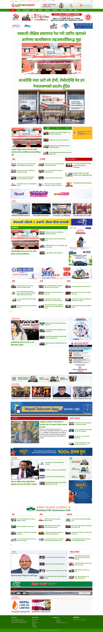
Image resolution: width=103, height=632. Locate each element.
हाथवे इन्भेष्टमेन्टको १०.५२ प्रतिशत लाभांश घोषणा (41, 612)
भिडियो (70, 10)
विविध (75, 10)
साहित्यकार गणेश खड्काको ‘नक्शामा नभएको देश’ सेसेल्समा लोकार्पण (82, 399)
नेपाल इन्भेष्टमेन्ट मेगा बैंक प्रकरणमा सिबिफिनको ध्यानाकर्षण (54, 463)
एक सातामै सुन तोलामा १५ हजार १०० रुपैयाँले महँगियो (82, 216)
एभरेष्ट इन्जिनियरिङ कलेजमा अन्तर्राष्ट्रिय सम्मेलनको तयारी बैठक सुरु (55, 330)
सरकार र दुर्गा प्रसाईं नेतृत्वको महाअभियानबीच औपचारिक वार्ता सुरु (53, 171)
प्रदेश (13, 159)
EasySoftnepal (60, 630)
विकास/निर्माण (74, 552)
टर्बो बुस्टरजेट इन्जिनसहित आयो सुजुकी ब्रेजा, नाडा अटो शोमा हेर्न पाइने (82, 443)
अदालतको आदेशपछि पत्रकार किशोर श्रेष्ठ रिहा (53, 178)
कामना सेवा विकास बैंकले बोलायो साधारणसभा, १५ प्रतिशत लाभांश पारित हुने (27, 540)
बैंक (13, 514)
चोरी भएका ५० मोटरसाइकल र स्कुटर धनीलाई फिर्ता (55, 470)
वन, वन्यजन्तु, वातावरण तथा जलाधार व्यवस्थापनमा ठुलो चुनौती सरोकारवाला (82, 166)
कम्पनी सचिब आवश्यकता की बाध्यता (82, 183)
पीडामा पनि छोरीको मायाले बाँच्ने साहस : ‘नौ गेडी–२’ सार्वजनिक (41, 399)
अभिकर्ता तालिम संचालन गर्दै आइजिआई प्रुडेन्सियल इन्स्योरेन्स (27, 184)
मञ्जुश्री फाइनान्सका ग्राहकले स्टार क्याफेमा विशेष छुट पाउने (55, 239)
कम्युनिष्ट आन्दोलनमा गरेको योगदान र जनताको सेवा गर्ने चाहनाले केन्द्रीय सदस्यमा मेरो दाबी (53, 425)
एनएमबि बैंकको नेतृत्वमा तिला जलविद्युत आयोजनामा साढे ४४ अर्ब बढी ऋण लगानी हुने (53, 300)
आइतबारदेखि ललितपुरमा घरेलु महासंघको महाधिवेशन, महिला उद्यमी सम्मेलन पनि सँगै (56, 483)
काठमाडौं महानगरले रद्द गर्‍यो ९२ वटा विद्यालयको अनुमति (22, 343)
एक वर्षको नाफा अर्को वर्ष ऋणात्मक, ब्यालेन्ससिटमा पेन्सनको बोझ (27, 533)
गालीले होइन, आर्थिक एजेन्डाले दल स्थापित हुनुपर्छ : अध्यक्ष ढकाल (83, 564)
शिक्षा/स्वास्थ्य (63, 10)
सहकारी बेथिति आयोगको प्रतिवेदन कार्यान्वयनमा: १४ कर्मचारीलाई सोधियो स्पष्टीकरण (81, 540)
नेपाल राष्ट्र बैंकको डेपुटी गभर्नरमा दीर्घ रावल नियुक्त (55, 557)
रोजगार (14, 552)
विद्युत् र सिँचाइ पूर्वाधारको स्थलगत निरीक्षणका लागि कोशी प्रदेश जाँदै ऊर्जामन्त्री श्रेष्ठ (53, 286)
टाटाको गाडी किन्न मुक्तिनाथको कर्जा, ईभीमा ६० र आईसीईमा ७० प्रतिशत (26, 520)
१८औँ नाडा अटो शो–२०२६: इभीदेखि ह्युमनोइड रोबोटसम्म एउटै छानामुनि (61, 216)
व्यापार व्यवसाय (75, 418)
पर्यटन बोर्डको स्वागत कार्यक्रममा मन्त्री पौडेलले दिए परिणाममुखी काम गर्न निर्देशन (81, 300)
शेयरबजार (47, 10)
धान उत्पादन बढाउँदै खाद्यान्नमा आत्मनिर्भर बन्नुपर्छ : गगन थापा (26, 300)
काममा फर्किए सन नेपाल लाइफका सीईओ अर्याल (55, 564)
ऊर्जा (41, 281)
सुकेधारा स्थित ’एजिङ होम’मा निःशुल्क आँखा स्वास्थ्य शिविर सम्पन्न (55, 324)
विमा (41, 514)
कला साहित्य (15, 384)
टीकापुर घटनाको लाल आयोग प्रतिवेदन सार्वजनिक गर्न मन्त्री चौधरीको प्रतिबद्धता (59, 146)
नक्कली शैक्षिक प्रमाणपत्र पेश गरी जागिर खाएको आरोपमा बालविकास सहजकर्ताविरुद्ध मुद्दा (51, 36)
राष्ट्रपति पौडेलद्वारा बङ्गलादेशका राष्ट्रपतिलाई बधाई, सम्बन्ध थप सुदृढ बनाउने (60, 153)
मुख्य (48, 128)
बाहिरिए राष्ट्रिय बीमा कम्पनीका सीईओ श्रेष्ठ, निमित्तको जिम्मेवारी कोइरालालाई (52, 526)
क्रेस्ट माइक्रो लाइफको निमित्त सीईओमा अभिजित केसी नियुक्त (55, 577)
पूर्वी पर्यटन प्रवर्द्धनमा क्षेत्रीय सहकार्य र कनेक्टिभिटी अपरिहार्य (81, 306)
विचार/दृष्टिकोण (26, 10)
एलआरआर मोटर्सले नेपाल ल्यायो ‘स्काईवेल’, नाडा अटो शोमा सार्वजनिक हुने (83, 430)
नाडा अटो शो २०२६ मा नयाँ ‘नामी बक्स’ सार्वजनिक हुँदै (82, 437)
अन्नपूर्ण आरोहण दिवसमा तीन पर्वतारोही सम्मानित (81, 287)
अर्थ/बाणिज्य (55, 10)
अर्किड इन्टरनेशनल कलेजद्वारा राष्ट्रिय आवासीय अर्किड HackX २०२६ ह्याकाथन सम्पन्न (55, 337)
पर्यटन (69, 281)
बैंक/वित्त (40, 10)
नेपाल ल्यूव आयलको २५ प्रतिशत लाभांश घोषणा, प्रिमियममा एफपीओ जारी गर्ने (21, 612)
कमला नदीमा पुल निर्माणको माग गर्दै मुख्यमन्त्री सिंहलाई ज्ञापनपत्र (82, 577)
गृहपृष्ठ (13, 10)
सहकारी (69, 514)
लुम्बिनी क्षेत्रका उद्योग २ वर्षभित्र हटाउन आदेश (82, 571)
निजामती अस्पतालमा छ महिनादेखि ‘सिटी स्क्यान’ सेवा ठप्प (55, 344)
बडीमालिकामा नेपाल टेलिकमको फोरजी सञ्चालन (21, 216)
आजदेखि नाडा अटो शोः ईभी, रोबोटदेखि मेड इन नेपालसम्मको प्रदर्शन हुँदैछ (51, 83)
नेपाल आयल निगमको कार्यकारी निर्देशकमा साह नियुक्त (56, 571)
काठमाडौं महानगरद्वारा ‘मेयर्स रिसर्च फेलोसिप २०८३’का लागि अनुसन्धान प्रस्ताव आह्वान (60, 133)
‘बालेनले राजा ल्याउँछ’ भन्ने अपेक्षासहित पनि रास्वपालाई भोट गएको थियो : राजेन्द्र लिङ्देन (53, 184)
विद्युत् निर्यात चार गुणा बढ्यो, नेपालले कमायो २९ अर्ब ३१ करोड (53, 293)
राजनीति (42, 159)
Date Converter (44, 0)
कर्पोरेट (14, 201)
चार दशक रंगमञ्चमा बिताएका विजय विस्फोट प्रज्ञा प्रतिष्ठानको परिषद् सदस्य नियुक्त (61, 399)
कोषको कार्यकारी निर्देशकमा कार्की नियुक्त (24, 575)
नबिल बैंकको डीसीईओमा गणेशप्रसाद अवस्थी (25, 527)
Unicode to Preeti (29, 0)
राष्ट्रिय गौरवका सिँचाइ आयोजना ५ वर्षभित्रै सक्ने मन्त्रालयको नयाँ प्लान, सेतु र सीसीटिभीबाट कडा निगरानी (53, 306)
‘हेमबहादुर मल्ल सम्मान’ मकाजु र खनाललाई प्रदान (59, 140)
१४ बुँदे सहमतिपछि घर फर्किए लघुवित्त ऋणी (54, 253)
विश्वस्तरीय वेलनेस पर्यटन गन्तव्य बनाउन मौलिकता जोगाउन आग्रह (81, 293)
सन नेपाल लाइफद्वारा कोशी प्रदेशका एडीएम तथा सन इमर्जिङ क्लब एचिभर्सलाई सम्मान (53, 533)
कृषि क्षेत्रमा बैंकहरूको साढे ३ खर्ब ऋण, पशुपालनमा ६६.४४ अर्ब (27, 306)
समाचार (18, 10)
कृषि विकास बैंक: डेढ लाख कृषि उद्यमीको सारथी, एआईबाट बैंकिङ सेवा (82, 174)
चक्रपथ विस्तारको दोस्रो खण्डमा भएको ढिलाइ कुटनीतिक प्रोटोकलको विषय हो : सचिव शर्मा (82, 557)
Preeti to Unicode (22, 0)
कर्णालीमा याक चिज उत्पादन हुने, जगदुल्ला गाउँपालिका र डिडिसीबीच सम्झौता (25, 286)
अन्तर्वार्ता (34, 10)
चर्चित (67, 128)
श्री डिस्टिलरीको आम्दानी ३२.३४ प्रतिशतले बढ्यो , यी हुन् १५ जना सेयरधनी (56, 246)
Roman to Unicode (37, 0)
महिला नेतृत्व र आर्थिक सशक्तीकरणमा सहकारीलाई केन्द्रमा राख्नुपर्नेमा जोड (81, 526)
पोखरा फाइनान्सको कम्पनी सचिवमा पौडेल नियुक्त (55, 477)
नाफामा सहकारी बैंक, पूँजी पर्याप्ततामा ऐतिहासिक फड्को (81, 520)
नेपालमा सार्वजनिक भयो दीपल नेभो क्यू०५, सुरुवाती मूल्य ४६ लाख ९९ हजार (41, 216)
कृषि (13, 281)
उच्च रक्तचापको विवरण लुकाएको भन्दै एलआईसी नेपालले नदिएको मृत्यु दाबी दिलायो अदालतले (53, 540)
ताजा (57, 128)
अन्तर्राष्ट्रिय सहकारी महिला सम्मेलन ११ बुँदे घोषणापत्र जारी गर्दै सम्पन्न (81, 533)
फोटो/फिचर (15, 597)
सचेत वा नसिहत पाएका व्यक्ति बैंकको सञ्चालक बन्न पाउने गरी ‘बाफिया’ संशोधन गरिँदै (24, 484)
